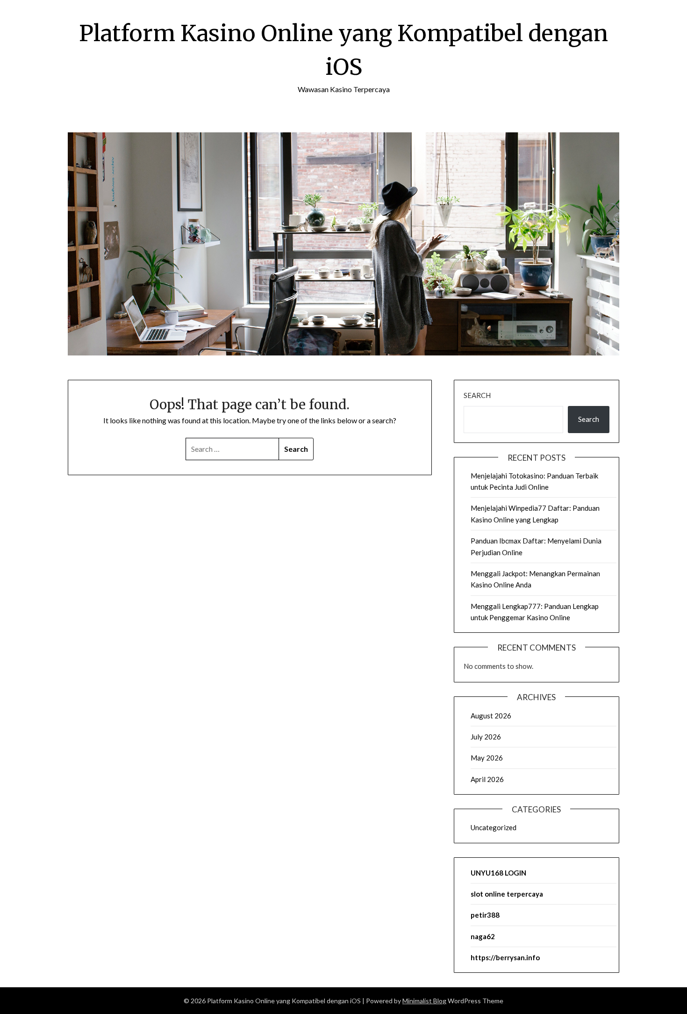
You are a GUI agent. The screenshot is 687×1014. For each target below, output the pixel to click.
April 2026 (487, 779)
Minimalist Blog (424, 1001)
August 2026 (491, 715)
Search (477, 395)
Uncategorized (493, 827)
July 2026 (486, 736)
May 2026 (487, 757)
